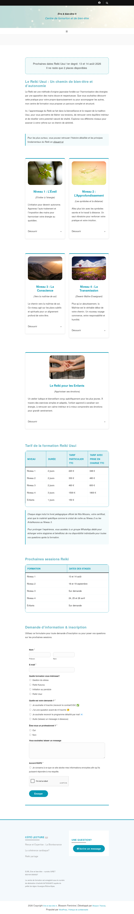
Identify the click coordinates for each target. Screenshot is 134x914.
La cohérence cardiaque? (37, 850)
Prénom (32, 659)
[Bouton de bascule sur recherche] (107, 3)
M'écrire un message (89, 848)
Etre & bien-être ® (67, 13)
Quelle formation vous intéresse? (44, 676)
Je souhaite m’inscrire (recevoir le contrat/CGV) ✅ (55, 705)
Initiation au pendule (41, 689)
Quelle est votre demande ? (42, 700)
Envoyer (38, 793)
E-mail (32, 664)
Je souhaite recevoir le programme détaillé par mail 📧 (57, 714)
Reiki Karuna (38, 684)
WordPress (63, 909)
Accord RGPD (36, 762)
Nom (32, 649)
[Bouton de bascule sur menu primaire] (67, 31)
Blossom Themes (99, 905)
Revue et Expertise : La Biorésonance (43, 844)
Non (34, 734)
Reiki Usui (37, 693)
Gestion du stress (40, 680)
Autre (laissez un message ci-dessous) (50, 718)
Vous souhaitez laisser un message (45, 740)
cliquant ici (58, 141)
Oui (34, 730)
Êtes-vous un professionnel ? (43, 725)
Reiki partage (31, 856)
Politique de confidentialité (78, 909)
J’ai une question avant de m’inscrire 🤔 (50, 709)
